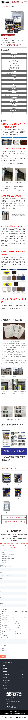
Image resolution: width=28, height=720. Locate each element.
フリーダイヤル (8, 717)
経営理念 (5, 688)
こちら (11, 460)
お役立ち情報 (6, 674)
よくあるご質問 (6, 680)
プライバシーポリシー (14, 711)
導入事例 (5, 671)
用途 (4, 665)
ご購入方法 (5, 683)
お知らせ (5, 677)
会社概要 (5, 685)
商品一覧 (5, 668)
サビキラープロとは (7, 662)
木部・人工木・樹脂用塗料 (8, 35)
